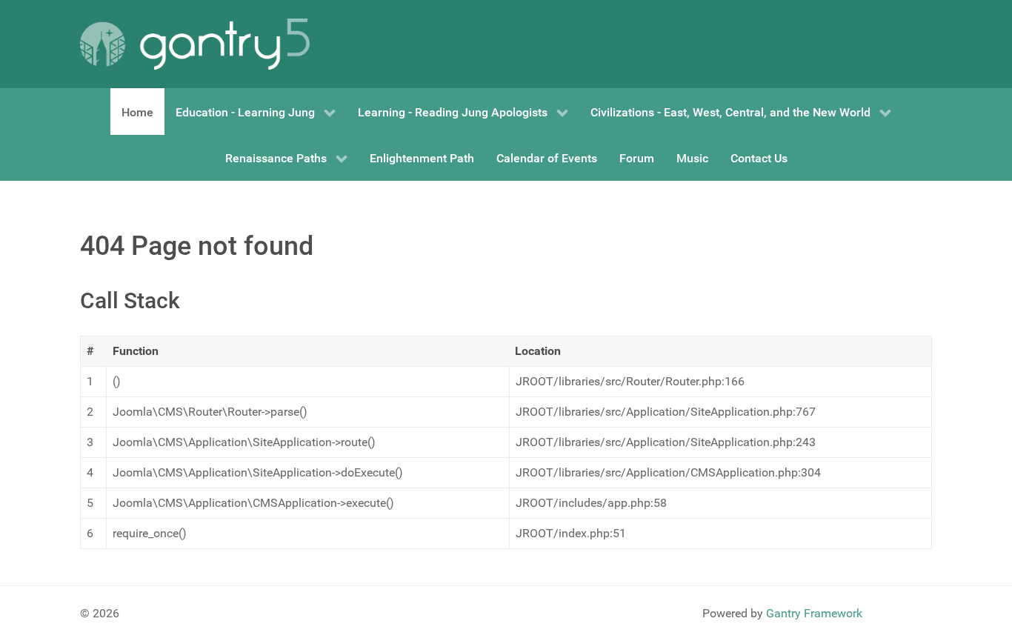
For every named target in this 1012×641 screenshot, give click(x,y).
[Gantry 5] (195, 44)
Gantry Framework (814, 613)
